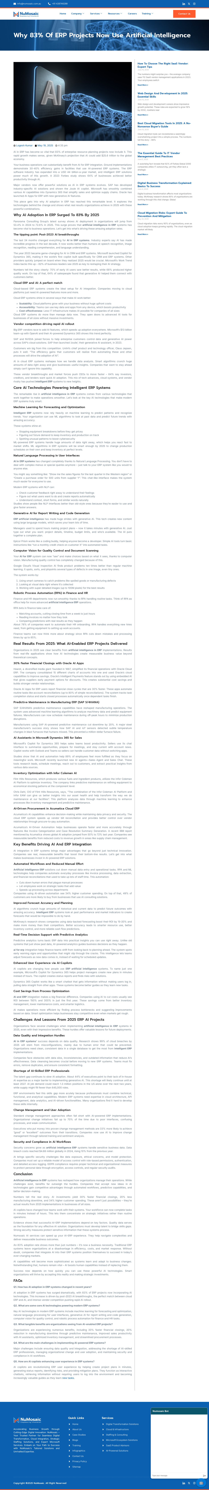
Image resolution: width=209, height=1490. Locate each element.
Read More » (143, 85)
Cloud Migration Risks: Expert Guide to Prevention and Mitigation (162, 214)
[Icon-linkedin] (184, 4)
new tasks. (68, 1378)
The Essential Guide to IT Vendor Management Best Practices (159, 154)
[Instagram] (194, 4)
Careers (132, 13)
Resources (114, 13)
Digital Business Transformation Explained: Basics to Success (165, 184)
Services (95, 13)
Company (76, 13)
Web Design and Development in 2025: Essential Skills (163, 95)
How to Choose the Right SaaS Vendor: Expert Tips (163, 65)
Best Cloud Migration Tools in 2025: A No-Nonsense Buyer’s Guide (164, 125)
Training (146, 13)
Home (63, 13)
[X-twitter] (189, 4)
